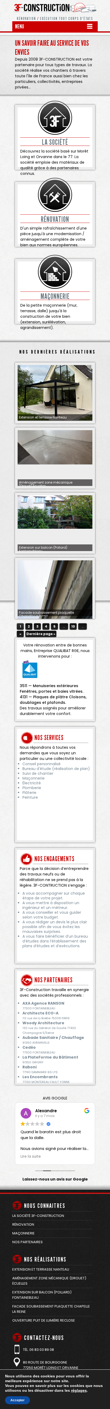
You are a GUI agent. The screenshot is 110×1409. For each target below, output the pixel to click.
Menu (19, 26)
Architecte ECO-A (40, 1013)
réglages (79, 1390)
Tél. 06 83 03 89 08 (38, 1349)
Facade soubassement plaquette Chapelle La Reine (46, 614)
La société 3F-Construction (38, 1215)
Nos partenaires (27, 1242)
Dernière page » (40, 634)
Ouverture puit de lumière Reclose (43, 1320)
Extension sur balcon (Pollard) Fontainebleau (43, 549)
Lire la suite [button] (31, 1156)
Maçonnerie (23, 1233)
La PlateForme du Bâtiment (50, 1057)
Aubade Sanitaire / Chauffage (53, 1037)
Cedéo (29, 1047)
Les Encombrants (40, 1077)
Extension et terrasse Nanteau (43, 417)
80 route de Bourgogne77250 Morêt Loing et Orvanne (50, 1365)
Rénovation (23, 1224)
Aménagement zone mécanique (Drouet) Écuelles (45, 484)
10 (73, 626)
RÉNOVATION (55, 219)
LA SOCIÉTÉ (55, 142)
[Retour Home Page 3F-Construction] (55, 14)
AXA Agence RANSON (43, 1003)
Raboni (29, 1067)
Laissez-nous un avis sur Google (55, 1179)
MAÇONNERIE (55, 296)
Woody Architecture (43, 1023)
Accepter (17, 1400)
